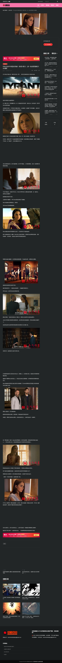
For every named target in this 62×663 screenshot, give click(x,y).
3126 (36, 70)
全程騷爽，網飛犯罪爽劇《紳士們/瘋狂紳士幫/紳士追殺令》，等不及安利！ (51, 112)
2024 (51, 114)
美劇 (4, 543)
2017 (51, 107)
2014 (51, 101)
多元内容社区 (6, 651)
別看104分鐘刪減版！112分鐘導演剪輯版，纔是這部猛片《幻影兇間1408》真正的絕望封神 (51, 105)
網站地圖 (41, 1)
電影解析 (52, 5)
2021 (51, 83)
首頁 (38, 5)
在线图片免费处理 (7, 649)
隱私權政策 (36, 661)
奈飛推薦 (5, 10)
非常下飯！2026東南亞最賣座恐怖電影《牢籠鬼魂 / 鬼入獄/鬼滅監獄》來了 (51, 64)
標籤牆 (57, 5)
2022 (51, 90)
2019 (51, 66)
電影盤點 (47, 5)
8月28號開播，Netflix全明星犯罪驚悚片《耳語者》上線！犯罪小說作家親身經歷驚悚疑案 (51, 88)
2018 (51, 71)
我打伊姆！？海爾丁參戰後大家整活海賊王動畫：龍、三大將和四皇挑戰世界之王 (51, 76)
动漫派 (5, 654)
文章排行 (42, 5)
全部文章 (10, 10)
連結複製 (49, 44)
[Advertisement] (21, 46)
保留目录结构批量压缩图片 (9, 646)
